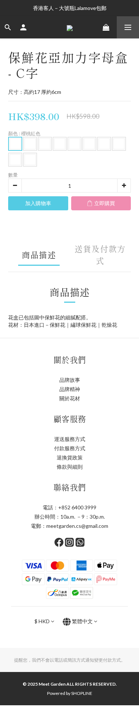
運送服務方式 (69, 439)
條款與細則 (70, 467)
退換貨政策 (70, 457)
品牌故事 (69, 380)
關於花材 (69, 398)
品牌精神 (69, 389)
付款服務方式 (69, 448)
